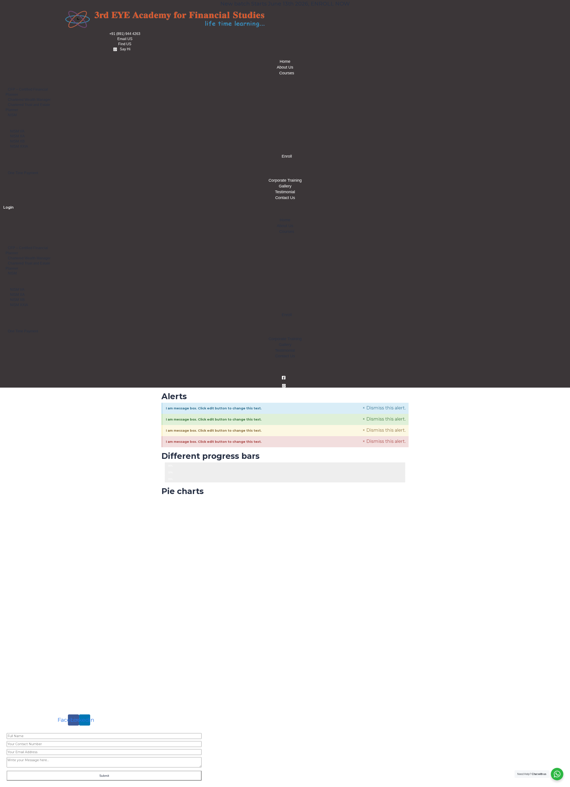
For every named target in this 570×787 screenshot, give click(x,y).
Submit (104, 775)
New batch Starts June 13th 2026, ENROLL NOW (285, 3)
